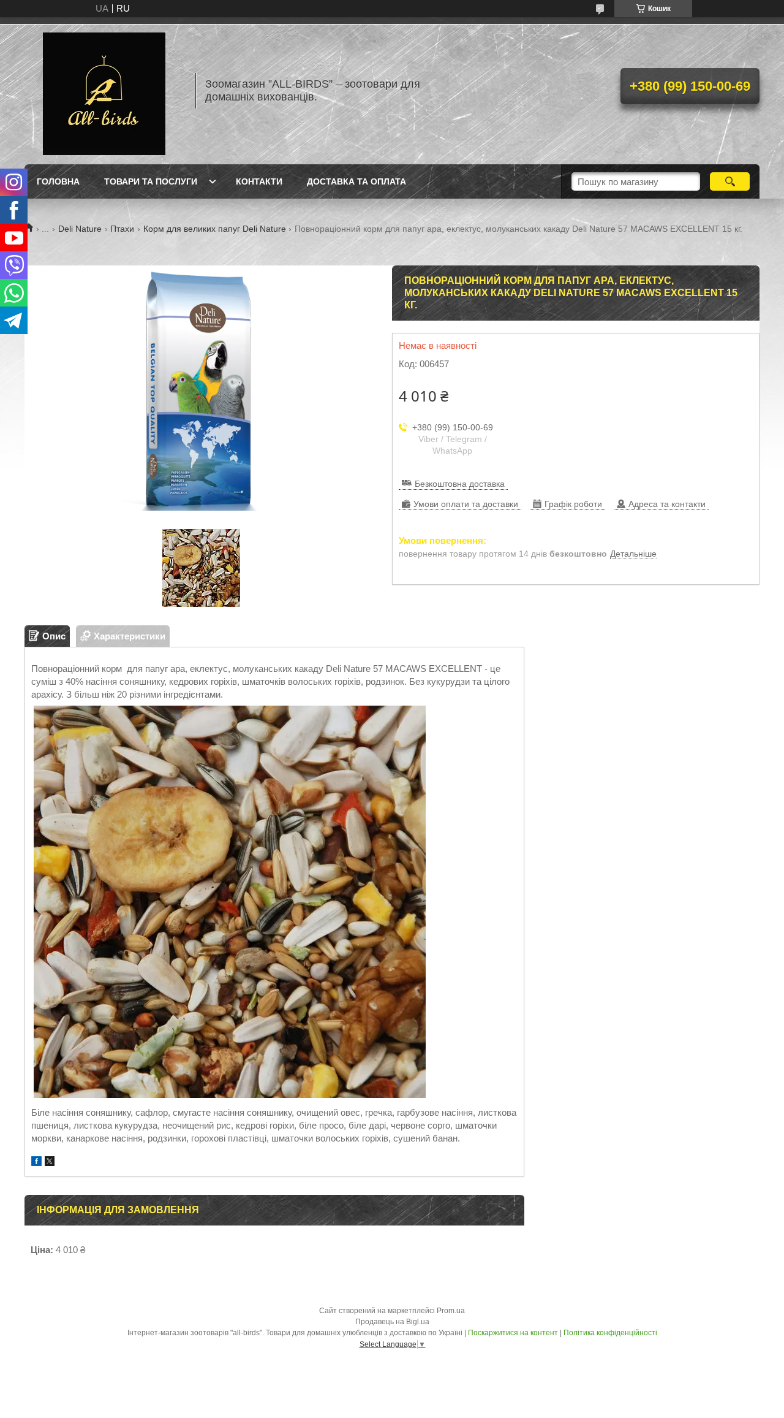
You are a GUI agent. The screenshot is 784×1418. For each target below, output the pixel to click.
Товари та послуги (150, 181)
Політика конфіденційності (610, 1332)
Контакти (259, 181)
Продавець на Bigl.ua (392, 1321)
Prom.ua (451, 1310)
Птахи (122, 229)
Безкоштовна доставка (460, 484)
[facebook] (36, 1162)
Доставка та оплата (356, 181)
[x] (50, 1162)
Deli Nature (80, 229)
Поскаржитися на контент (513, 1332)
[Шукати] (730, 181)
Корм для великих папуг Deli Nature (214, 229)
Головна (58, 181)
